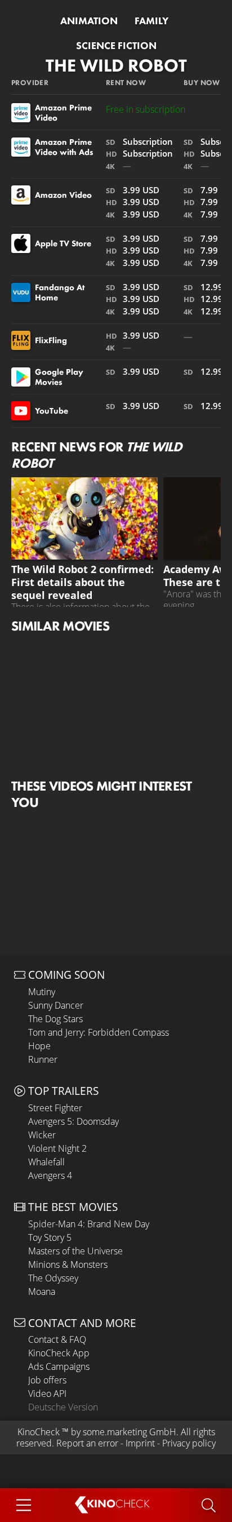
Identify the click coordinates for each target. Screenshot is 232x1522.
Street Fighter (55, 1107)
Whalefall (46, 1162)
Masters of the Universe (75, 1251)
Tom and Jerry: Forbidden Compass (98, 1032)
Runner (42, 1059)
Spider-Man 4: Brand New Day (88, 1224)
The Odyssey (53, 1278)
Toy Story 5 (50, 1237)
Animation (89, 21)
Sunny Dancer (55, 1005)
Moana (41, 1291)
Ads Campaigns (59, 1366)
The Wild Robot (116, 65)
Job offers (47, 1380)
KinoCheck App (59, 1353)
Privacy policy (189, 1443)
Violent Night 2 (57, 1148)
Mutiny (41, 991)
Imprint (140, 1443)
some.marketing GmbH (129, 1432)
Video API (47, 1393)
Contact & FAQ (57, 1339)
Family (151, 21)
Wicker (42, 1135)
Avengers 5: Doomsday (73, 1121)
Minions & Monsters (68, 1264)
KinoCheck (38, 1432)
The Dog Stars (55, 1018)
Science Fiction (116, 45)
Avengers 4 (50, 1175)
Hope (39, 1045)
